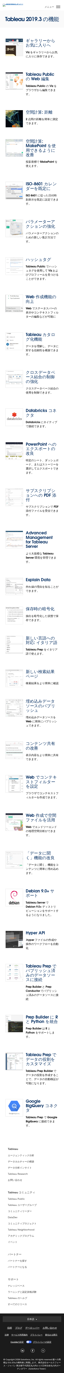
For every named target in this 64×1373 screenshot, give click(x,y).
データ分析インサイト (20, 1167)
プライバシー (36, 1334)
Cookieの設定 (17, 1341)
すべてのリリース (17, 1304)
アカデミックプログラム (21, 1235)
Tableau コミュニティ (21, 1192)
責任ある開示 (51, 1334)
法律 (7, 1334)
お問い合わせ (15, 1180)
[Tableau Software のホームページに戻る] (15, 3)
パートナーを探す (17, 1260)
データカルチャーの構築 (21, 1161)
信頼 (9, 1327)
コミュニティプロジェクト (22, 1223)
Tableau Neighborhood (21, 1229)
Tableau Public (16, 1198)
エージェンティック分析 (21, 1155)
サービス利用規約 (19, 1334)
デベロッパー (32, 1327)
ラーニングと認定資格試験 (22, 1291)
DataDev (12, 1217)
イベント (12, 1241)
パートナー (15, 1254)
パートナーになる (17, 1266)
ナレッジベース (16, 1285)
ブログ (18, 1327)
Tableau (13, 1149)
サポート (13, 1279)
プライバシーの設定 (42, 1341)
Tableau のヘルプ (17, 1298)
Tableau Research (18, 1173)
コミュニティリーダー (20, 1211)
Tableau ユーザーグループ (22, 1205)
